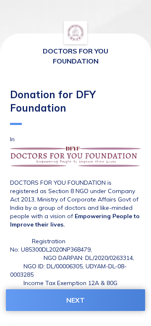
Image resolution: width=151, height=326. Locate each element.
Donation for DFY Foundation (53, 101)
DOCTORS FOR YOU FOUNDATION (75, 56)
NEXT (75, 300)
